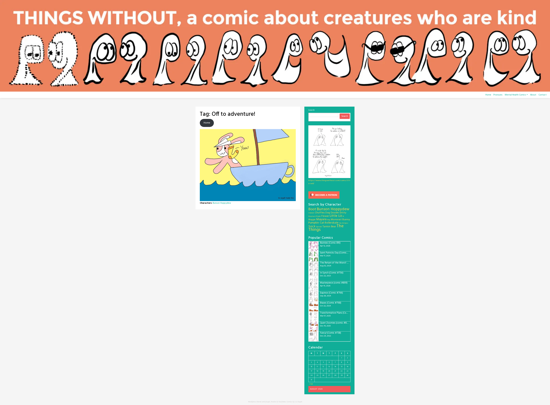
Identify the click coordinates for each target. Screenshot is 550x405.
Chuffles (320, 213)
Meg (328, 220)
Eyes (318, 216)
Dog (327, 213)
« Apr (311, 384)
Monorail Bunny (340, 220)
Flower (325, 216)
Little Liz (336, 216)
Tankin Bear (329, 227)
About (533, 95)
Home (488, 95)
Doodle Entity (338, 213)
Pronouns (497, 95)
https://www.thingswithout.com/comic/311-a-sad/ (329, 182)
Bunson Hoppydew (222, 203)
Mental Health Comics (515, 95)
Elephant (312, 216)
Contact (543, 95)
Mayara (321, 219)
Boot (312, 209)
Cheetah (311, 213)
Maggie (312, 219)
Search (311, 110)
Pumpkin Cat (316, 223)
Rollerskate (331, 223)
